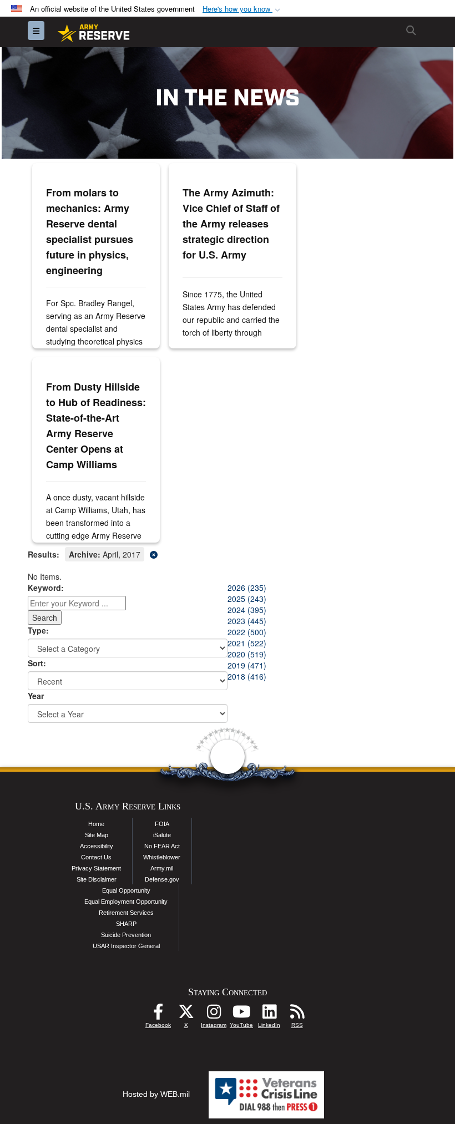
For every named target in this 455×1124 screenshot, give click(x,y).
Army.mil (161, 868)
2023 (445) (247, 620)
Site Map (96, 835)
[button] (242, 9)
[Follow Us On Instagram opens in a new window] (214, 1014)
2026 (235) (247, 587)
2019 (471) (247, 665)
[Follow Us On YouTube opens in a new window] (241, 1014)
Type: (38, 630)
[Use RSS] (297, 1014)
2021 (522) (247, 643)
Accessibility (96, 846)
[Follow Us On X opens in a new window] (186, 1014)
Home (96, 824)
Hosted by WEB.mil (156, 1094)
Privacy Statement (96, 868)
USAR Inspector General (126, 946)
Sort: (37, 663)
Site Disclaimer (97, 879)
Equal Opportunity (126, 890)
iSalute (162, 835)
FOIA (162, 824)
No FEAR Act (162, 846)
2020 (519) (247, 654)
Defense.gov (162, 879)
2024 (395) (247, 609)
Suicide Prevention (126, 934)
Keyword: (46, 587)
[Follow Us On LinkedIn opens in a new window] (269, 1014)
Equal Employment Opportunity (126, 901)
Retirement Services (126, 912)
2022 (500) (247, 631)
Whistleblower (161, 857)
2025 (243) (247, 598)
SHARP (126, 923)
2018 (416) (247, 676)
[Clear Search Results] (227, 553)
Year (36, 695)
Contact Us (96, 857)
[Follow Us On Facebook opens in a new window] (158, 1014)
